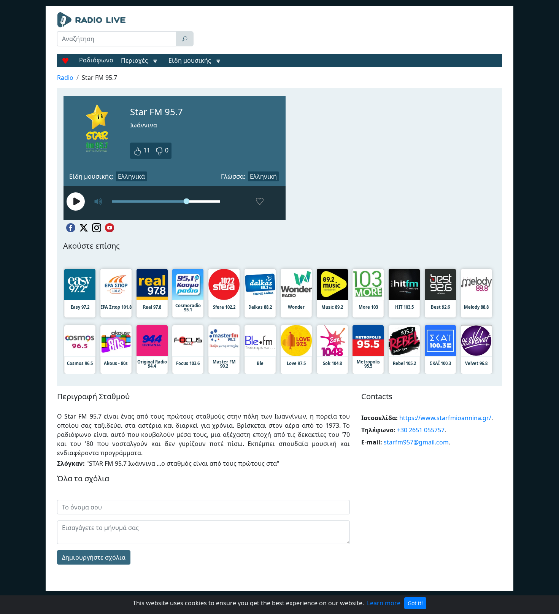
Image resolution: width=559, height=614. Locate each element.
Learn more (383, 603)
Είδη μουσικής (189, 60)
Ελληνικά (131, 176)
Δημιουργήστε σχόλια (93, 557)
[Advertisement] (349, 31)
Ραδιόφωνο (96, 60)
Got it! (415, 603)
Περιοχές (135, 60)
